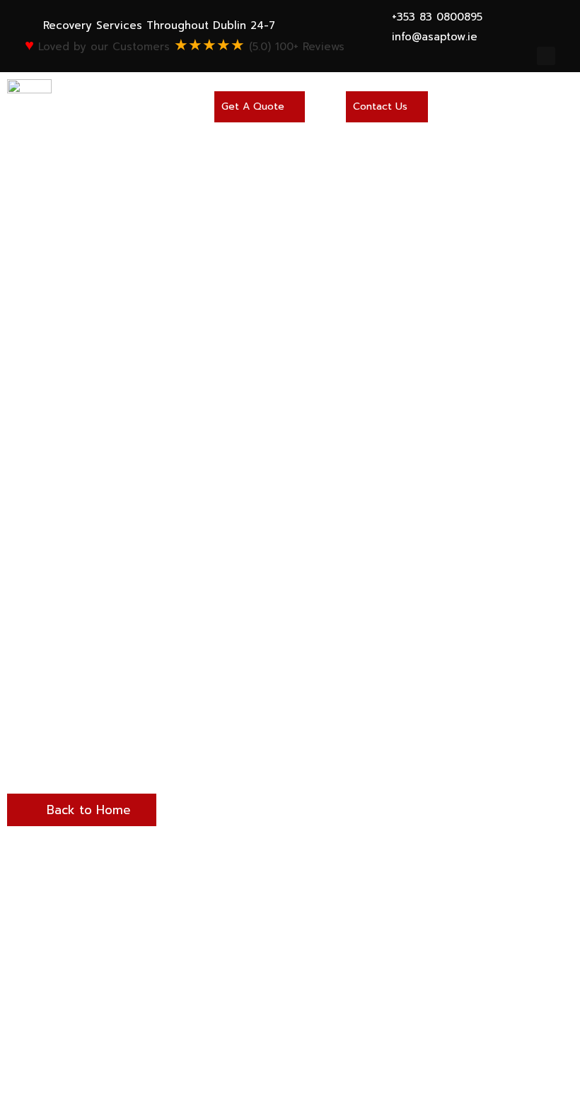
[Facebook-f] (546, 56)
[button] (259, 106)
